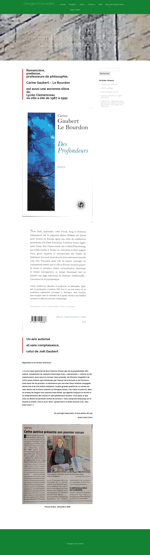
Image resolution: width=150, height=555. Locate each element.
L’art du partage (107, 88)
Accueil (63, 5)
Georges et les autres (39, 3)
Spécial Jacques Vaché (109, 92)
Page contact (75, 10)
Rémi (100, 5)
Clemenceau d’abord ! (109, 84)
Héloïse (91, 5)
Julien (82, 5)
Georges (72, 5)
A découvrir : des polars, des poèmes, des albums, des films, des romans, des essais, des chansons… (113, 104)
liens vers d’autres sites (115, 5)
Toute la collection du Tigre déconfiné (111, 96)
